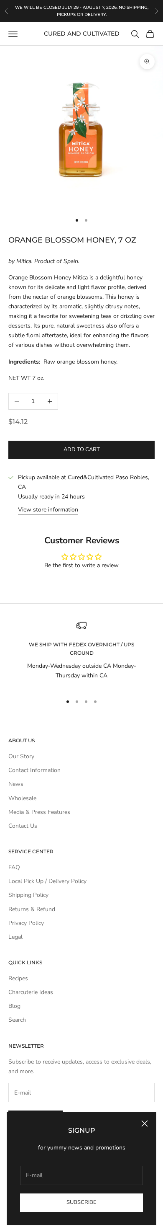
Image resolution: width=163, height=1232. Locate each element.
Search (17, 1020)
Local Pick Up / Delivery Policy (47, 881)
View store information (48, 510)
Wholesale (22, 798)
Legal (15, 937)
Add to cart (82, 449)
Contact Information (34, 770)
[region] (81, 653)
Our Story (21, 756)
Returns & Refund (31, 909)
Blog (14, 1006)
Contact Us (22, 826)
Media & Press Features (39, 812)
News (15, 784)
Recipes (18, 978)
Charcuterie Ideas (30, 992)
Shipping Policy (28, 895)
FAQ (14, 867)
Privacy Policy (26, 923)
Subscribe (81, 1202)
